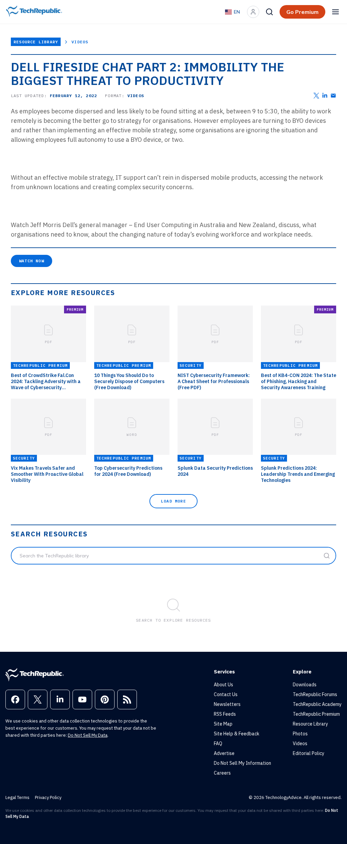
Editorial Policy (308, 753)
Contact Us (226, 694)
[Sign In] (253, 12)
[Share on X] (316, 95)
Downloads (305, 685)
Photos (300, 734)
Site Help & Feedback (236, 734)
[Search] (269, 12)
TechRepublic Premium (316, 714)
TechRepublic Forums (315, 694)
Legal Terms (17, 797)
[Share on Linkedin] (325, 95)
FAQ (218, 743)
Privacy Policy (48, 797)
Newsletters (227, 704)
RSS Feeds (225, 714)
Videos (80, 41)
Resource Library (36, 41)
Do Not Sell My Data (87, 735)
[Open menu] (335, 12)
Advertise (224, 753)
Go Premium (302, 11)
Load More (173, 501)
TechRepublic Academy (317, 704)
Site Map (223, 724)
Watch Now (31, 260)
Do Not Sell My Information (242, 763)
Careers (222, 773)
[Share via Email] (333, 95)
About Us (223, 685)
